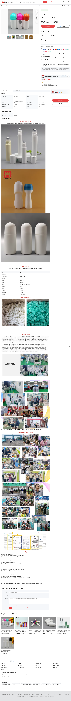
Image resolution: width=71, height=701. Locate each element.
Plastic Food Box (38, 663)
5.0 (56, 92)
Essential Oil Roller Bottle (16, 679)
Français (21, 694)
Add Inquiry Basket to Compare (20, 41)
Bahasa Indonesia (66, 694)
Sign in (69, 2)
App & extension (57, 5)
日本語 (48, 694)
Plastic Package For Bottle (6, 687)
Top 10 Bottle (32, 687)
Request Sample (59, 28)
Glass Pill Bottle (38, 667)
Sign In (43, 85)
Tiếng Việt (60, 694)
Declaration (47, 696)
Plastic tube (3, 663)
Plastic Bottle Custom (46, 684)
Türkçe (57, 694)
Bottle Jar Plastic (16, 687)
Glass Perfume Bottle (4, 667)
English (9, 694)
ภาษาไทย (53, 694)
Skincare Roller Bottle (26, 679)
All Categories (5, 5)
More (2, 689)
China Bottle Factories (6, 684)
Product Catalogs (17, 661)
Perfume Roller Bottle (25, 7)
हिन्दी (50, 694)
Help (50, 5)
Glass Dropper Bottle (21, 667)
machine (19, 663)
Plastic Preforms (55, 663)
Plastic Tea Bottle (25, 687)
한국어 (44, 694)
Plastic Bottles (3, 665)
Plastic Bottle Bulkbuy (47, 687)
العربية (41, 694)
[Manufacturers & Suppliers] (7, 2)
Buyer (46, 5)
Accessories (20, 665)
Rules (69, 5)
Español (13, 694)
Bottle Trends (39, 687)
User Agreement (41, 696)
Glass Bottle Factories (15, 684)
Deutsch (33, 694)
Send (10, 607)
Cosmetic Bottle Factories (26, 684)
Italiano (30, 694)
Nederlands (37, 694)
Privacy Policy (52, 696)
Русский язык (26, 694)
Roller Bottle (19, 7)
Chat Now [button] (64, 26)
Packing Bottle (14, 7)
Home (2, 7)
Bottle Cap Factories (36, 684)
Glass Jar (37, 665)
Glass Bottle (55, 667)
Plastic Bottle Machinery (56, 684)
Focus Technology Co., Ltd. (28, 696)
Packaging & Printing (7, 7)
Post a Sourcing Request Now (33, 607)
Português (17, 694)
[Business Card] (68, 95)
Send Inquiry (48, 26)
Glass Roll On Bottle (56, 665)
